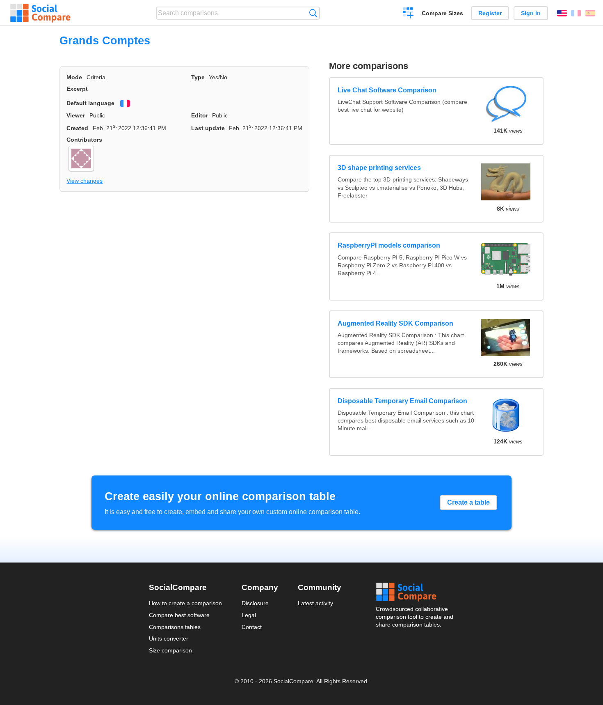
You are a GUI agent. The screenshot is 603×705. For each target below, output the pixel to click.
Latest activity (315, 603)
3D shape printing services (379, 167)
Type (198, 77)
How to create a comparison (185, 603)
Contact (252, 627)
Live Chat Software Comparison (387, 90)
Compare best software (179, 615)
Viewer (75, 115)
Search (313, 13)
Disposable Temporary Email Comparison (402, 400)
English (562, 13)
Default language (90, 103)
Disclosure (255, 603)
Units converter (168, 638)
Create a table (468, 502)
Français (576, 13)
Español (590, 13)
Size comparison (170, 650)
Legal (249, 615)
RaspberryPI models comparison (389, 245)
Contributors (84, 139)
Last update (208, 128)
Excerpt (77, 88)
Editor (199, 115)
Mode (74, 77)
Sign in (531, 13)
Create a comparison (408, 13)
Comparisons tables (175, 627)
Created (77, 128)
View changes (84, 180)
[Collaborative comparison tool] (40, 13)
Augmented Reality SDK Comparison (395, 323)
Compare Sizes (442, 13)
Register (490, 13)
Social (415, 592)
